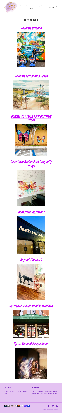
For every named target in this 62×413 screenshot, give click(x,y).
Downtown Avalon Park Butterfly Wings (31, 118)
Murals (6, 391)
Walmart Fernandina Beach (31, 76)
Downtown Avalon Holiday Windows (31, 306)
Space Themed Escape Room (31, 344)
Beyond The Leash (31, 260)
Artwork (19, 391)
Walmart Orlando (31, 28)
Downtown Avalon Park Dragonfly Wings (31, 164)
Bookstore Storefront (31, 212)
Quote (5, 393)
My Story (12, 391)
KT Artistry (47, 409)
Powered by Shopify (54, 409)
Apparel (25, 391)
